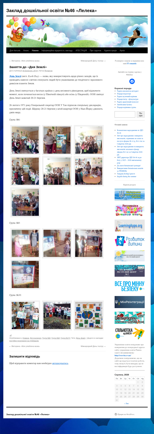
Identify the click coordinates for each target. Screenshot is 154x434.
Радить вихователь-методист (128, 91)
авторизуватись (60, 363)
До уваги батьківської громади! (129, 165)
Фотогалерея (35, 338)
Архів (122, 50)
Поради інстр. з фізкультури (127, 99)
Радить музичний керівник (127, 96)
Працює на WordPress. (126, 414)
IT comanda (131, 63)
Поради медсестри (124, 93)
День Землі (80, 338)
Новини (35, 50)
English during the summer (126, 176)
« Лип (126, 403)
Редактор (48, 70)
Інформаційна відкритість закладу (57, 50)
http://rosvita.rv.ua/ (123, 355)
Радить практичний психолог (128, 102)
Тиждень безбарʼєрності (126, 173)
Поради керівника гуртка (126, 107)
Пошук (140, 114)
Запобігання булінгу (124, 104)
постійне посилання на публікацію (24, 340)
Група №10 (65, 338)
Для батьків (15, 50)
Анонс (26, 50)
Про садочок (95, 50)
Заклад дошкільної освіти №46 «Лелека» (51, 10)
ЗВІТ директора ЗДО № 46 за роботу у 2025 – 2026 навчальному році (129, 160)
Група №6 (46, 338)
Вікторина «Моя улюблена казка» (24, 60)
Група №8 (55, 338)
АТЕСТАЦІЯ (81, 50)
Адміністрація (110, 50)
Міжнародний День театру (93, 60)
